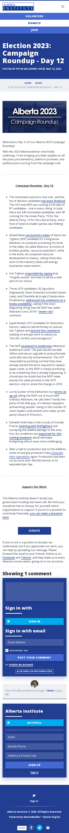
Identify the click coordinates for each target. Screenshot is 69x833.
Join (34, 30)
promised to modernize (36, 346)
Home (27, 83)
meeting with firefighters (35, 426)
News (38, 83)
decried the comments (45, 330)
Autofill (34, 723)
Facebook (9, 557)
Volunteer (34, 16)
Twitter (26, 557)
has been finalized (53, 201)
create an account (21, 664)
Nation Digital (51, 816)
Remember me (19, 650)
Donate (34, 23)
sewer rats (46, 311)
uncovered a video (38, 235)
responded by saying (38, 273)
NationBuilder (32, 816)
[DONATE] (34, 531)
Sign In (34, 621)
